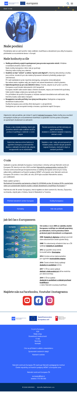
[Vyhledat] (68, 3)
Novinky (38, 341)
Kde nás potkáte (57, 209)
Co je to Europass (37, 329)
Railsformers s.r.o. (49, 387)
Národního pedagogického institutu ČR (51, 167)
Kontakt (38, 343)
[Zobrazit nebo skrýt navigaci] (71, 3)
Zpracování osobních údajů (38, 351)
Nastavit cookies (38, 355)
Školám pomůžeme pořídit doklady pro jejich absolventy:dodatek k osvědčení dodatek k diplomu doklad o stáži (56, 130)
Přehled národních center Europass (20, 201)
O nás (38, 339)
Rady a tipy (38, 334)
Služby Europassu (56, 201)
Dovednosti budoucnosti (38, 336)
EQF (37, 331)
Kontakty (20, 209)
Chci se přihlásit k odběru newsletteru (38, 348)
